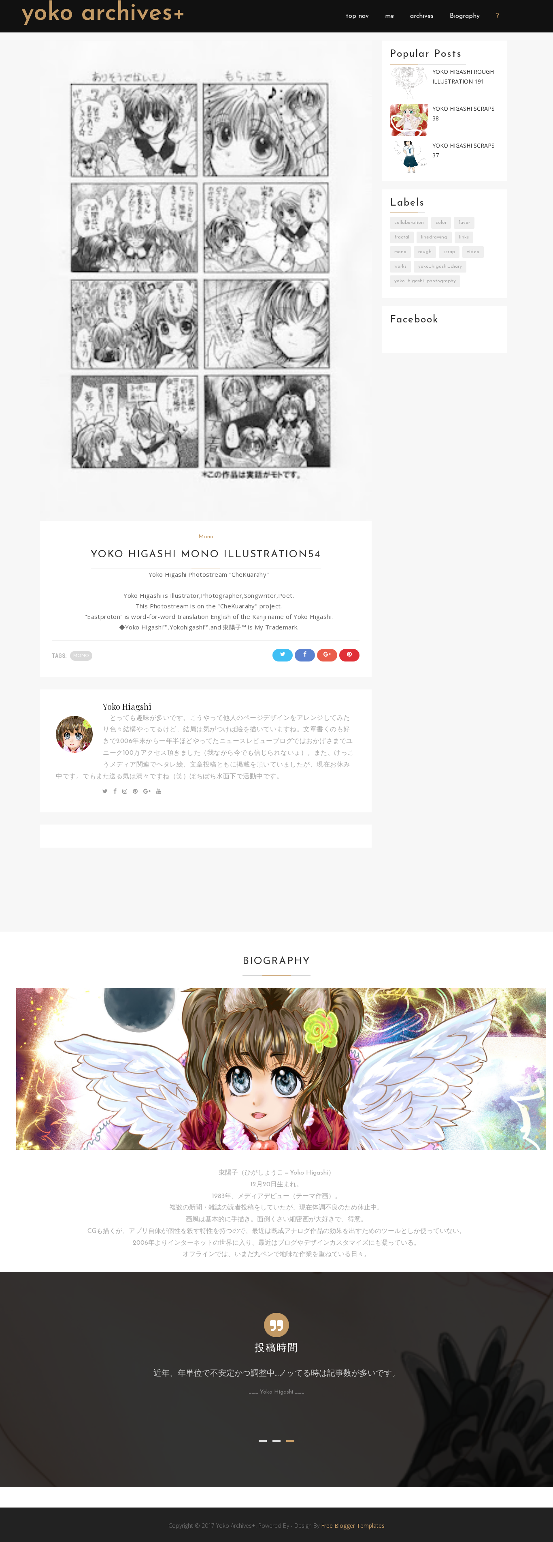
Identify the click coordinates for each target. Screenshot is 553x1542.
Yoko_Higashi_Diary (440, 266)
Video (473, 251)
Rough (425, 251)
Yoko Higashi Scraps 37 (463, 150)
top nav (357, 16)
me (389, 16)
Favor (464, 222)
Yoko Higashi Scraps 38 (463, 113)
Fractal (401, 237)
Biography (465, 16)
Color (441, 222)
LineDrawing (434, 237)
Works (400, 266)
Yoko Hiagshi (127, 706)
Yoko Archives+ (103, 14)
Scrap (449, 251)
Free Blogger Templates (353, 1525)
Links (464, 237)
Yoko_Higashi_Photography (425, 281)
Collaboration (409, 222)
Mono (205, 537)
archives (422, 16)
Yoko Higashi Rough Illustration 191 (463, 77)
